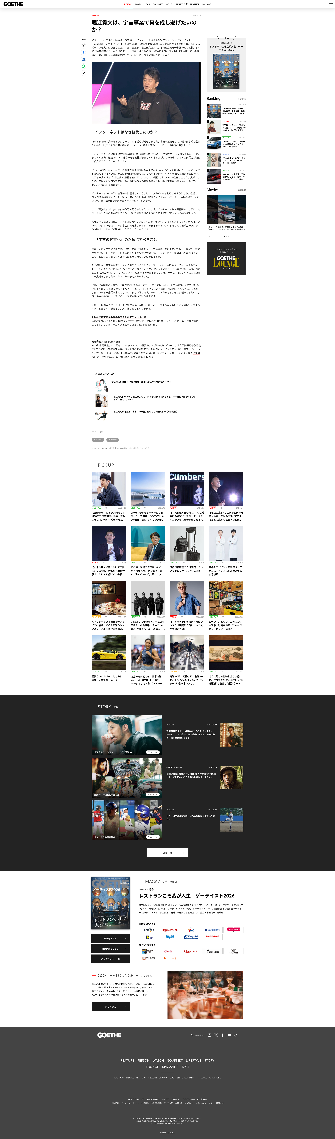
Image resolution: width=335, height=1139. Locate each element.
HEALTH (152, 1077)
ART (138, 1077)
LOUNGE (206, 4)
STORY (209, 1060)
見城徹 (220, 912)
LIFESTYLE (179, 4)
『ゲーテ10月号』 (225, 904)
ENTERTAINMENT (186, 1077)
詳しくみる (110, 1006)
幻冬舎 (204, 1099)
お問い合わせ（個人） (184, 1103)
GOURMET (157, 4)
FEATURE (194, 4)
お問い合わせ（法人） (205, 1103)
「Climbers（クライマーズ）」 (107, 43)
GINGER (165, 1099)
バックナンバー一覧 (110, 959)
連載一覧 (167, 852)
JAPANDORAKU (153, 1099)
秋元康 (191, 912)
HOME (94, 448)
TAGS (185, 1067)
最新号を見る (110, 938)
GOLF (169, 4)
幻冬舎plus (175, 1099)
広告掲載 (115, 1103)
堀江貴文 (96, 341)
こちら (144, 51)
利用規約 (145, 1103)
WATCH (139, 4)
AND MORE (215, 1077)
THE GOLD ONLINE (190, 1099)
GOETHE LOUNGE (136, 1099)
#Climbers (113, 440)
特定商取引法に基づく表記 (162, 1103)
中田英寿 (210, 912)
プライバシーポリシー (130, 1103)
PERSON (128, 4)
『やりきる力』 (107, 356)
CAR (148, 4)
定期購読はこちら (110, 948)
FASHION (119, 1077)
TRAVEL (130, 1077)
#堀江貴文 (98, 440)
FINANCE (202, 1077)
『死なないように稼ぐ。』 (132, 356)
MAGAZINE (170, 1067)
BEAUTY (163, 1077)
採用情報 (220, 1103)
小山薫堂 (200, 912)
